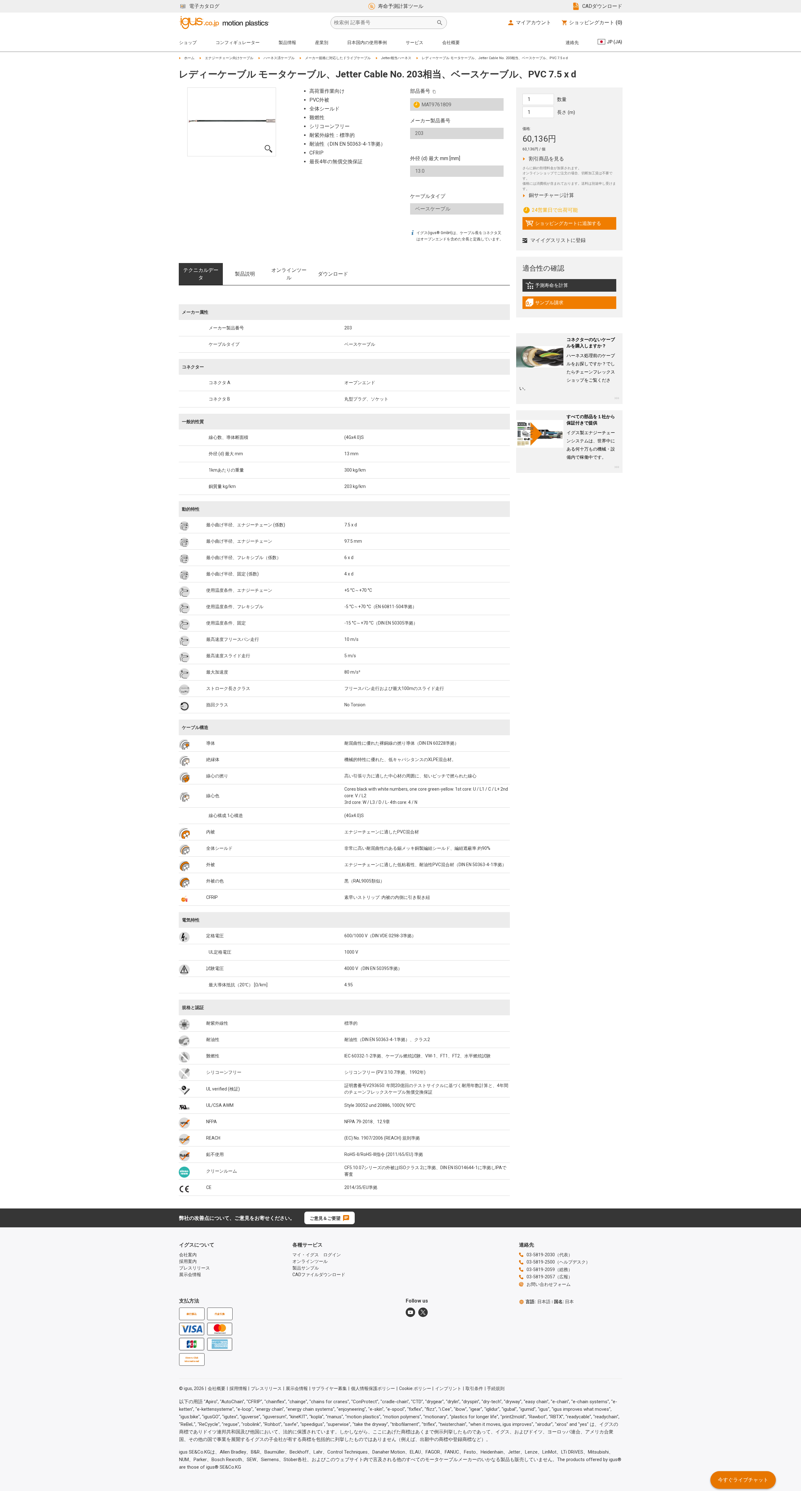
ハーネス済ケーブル (279, 58)
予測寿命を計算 (560, 287)
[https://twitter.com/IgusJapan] (423, 1312)
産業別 (321, 42)
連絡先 (572, 42)
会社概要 (451, 42)
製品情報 (287, 42)
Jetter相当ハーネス (396, 58)
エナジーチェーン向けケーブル (229, 58)
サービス (414, 42)
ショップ (188, 42)
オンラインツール (289, 274)
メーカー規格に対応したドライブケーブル (338, 58)
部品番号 (420, 91)
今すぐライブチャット (743, 1480)
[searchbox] (383, 22)
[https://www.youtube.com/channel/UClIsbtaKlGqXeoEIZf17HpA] (410, 1312)
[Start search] (439, 22)
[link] (569, 287)
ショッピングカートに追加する (563, 225)
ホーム (189, 58)
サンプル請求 (551, 304)
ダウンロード (333, 274)
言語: (538, 1301)
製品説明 (245, 274)
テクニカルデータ (200, 274)
